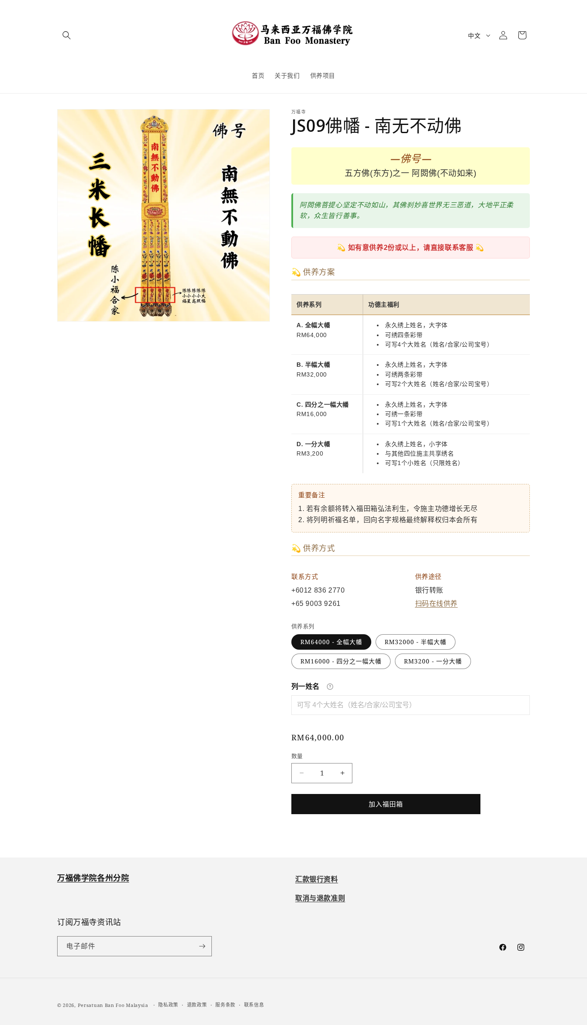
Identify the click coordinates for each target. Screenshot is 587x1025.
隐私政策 (168, 1004)
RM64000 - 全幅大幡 (331, 642)
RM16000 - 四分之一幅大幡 (341, 661)
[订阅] (202, 946)
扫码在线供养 (436, 603)
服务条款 (225, 1004)
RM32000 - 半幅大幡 (415, 642)
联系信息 (254, 1004)
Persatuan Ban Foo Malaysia (113, 1005)
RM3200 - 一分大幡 (433, 661)
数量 (297, 756)
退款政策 (197, 1004)
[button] (66, 35)
